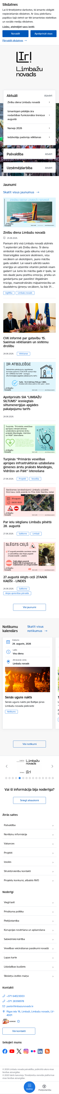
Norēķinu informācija (15, 834)
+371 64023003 (16, 996)
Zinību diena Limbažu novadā (24, 232)
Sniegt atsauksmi (29, 800)
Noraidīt (15, 33)
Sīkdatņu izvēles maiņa (16, 975)
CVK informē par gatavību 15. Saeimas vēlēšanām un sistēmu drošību (26, 342)
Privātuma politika (14, 911)
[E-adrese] (9, 1021)
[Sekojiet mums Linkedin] (40, 1051)
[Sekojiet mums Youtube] (12, 1051)
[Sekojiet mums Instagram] (26, 1051)
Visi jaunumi (29, 607)
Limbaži (36, 533)
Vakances (9, 843)
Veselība (35, 479)
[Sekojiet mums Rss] (47, 1051)
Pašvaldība (10, 825)
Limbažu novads (25, 293)
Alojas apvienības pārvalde (17, 593)
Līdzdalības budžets (15, 966)
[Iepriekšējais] (7, 766)
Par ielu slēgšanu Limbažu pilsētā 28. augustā (27, 524)
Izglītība (8, 293)
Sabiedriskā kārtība (14, 939)
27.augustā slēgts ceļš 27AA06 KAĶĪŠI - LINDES (25, 579)
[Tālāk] (52, 766)
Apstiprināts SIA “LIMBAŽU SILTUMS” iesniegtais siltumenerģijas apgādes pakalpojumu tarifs (22, 403)
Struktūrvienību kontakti (17, 871)
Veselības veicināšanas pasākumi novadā (26, 948)
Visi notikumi (30, 744)
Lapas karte (10, 957)
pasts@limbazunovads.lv (20, 1006)
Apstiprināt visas (43, 33)
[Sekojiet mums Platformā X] (19, 1051)
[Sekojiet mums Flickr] (33, 1051)
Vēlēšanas (23, 353)
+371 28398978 (15, 1001)
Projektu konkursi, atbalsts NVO (21, 880)
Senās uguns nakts (18, 697)
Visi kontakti (19, 1031)
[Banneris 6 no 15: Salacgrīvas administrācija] (30, 766)
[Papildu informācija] (18, 1021)
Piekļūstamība (11, 920)
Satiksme (23, 533)
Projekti (22, 479)
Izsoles (7, 861)
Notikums (11, 711)
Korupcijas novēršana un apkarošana (24, 929)
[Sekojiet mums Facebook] (4, 1051)
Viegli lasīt (9, 902)
